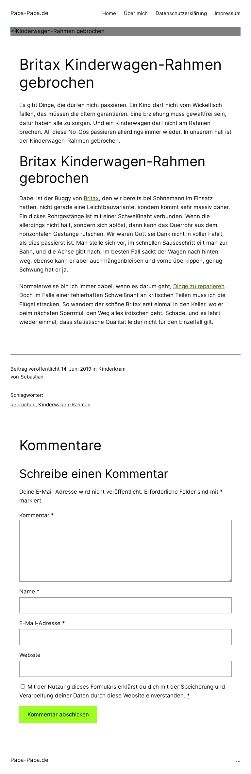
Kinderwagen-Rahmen (64, 404)
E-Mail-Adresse (42, 623)
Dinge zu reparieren (199, 286)
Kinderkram (112, 369)
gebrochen (23, 404)
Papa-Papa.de (29, 13)
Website (30, 655)
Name (29, 591)
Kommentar (36, 515)
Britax (91, 198)
